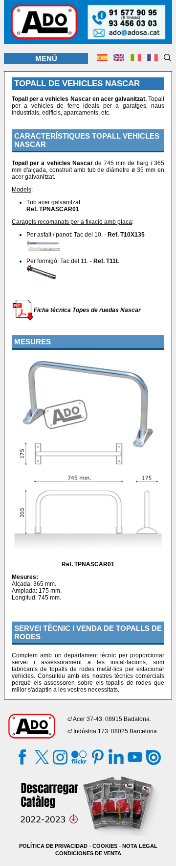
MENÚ (46, 58)
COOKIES (104, 846)
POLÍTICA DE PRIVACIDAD (53, 846)
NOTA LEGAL (139, 846)
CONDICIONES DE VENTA (88, 853)
